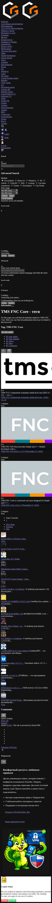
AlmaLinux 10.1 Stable (10, 559)
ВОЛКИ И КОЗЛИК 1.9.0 (12, 614)
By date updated (12, 339)
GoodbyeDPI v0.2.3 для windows (15, 651)
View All (4, 721)
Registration (6, 148)
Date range (5, 188)
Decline (4, 901)
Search (3, 163)
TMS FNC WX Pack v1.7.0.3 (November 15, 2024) (22, 451)
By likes (9, 343)
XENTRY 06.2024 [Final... (12, 700)
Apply (12, 196)
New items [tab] (10, 524)
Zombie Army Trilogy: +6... (12, 626)
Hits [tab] (7, 529)
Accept (12, 901)
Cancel (4, 196)
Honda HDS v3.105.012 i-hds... (14, 539)
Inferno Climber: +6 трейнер (12, 589)
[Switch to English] (2, 140)
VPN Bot (13, 747)
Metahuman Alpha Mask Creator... (15, 569)
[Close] (2, 161)
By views (10, 341)
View (3, 541)
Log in (3, 145)
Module (4, 178)
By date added (12, 337)
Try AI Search (7, 198)
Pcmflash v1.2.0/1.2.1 (9, 675)
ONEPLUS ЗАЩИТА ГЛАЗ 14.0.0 (16, 601)
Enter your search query (10, 268)
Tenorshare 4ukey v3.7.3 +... (12, 663)
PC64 (9, 725)
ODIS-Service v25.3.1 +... (11, 688)
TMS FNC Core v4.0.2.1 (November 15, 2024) (20, 505)
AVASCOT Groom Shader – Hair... (15, 579)
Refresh (4, 723)
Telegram (5, 747)
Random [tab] (9, 527)
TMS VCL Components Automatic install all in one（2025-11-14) (25, 398)
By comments (11, 346)
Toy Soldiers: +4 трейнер (11, 638)
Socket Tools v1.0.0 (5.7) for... (13, 549)
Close (4, 256)
